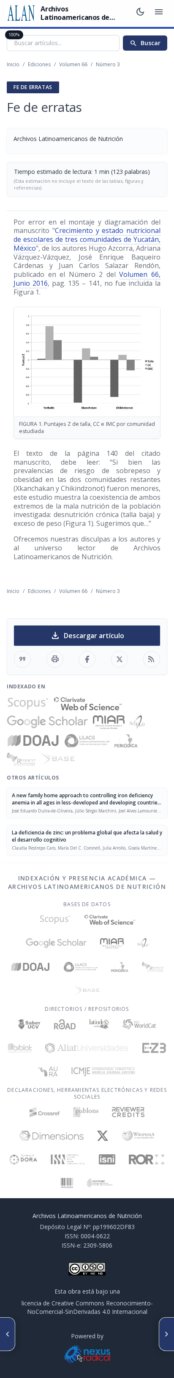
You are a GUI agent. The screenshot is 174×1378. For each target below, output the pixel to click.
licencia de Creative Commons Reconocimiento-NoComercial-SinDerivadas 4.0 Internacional (87, 1307)
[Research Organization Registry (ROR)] (147, 1159)
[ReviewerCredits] (128, 1112)
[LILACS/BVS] (87, 740)
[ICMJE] (103, 1072)
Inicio (13, 64)
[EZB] (154, 1048)
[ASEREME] (100, 1183)
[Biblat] (20, 1048)
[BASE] (58, 759)
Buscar (145, 43)
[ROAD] (65, 1024)
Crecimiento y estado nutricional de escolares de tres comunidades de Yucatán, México (87, 239)
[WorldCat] (139, 1024)
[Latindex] (99, 1024)
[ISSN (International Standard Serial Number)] (68, 1159)
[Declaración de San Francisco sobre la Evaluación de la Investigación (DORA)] (23, 1159)
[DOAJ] (33, 740)
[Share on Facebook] (87, 659)
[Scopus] (28, 703)
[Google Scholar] (47, 722)
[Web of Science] (88, 703)
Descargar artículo (87, 636)
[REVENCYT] (21, 759)
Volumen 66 (73, 64)
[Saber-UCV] (29, 1024)
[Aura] (48, 1072)
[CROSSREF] (45, 1112)
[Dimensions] (51, 1136)
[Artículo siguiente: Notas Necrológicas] (166, 1334)
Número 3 (108, 64)
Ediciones (39, 64)
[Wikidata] (67, 1183)
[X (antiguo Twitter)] (103, 1136)
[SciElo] (137, 722)
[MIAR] (109, 722)
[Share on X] (119, 659)
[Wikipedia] (138, 1136)
